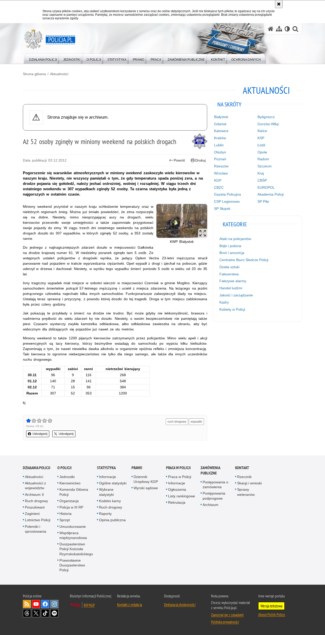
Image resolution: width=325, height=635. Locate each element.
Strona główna (34, 74)
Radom (263, 159)
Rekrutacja (176, 502)
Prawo (137, 467)
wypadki (196, 421)
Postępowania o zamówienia (215, 484)
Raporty (105, 514)
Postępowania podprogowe (214, 495)
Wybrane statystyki (106, 491)
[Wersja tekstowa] (287, 29)
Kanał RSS (27, 604)
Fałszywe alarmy (232, 281)
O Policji (64, 467)
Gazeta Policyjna (227, 194)
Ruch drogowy (36, 501)
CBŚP (262, 180)
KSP (260, 138)
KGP (217, 180)
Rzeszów (221, 166)
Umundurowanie (72, 527)
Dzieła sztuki (229, 267)
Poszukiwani (35, 507)
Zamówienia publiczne (210, 470)
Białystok (221, 117)
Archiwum (210, 505)
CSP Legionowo (227, 201)
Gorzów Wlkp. (268, 124)
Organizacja (69, 501)
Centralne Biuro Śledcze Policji (243, 260)
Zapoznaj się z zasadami (227, 614)
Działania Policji (36, 467)
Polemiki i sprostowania (35, 529)
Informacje (107, 477)
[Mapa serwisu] (279, 29)
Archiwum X (34, 495)
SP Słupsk (222, 209)
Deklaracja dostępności (180, 604)
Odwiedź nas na (36, 604)
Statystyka (106, 467)
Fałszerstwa (229, 274)
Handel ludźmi (230, 288)
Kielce (262, 131)
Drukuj (200, 160)
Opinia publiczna (112, 520)
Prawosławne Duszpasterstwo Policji (72, 565)
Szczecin (264, 166)
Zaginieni (32, 514)
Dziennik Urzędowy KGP (146, 479)
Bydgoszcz (266, 117)
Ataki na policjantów (235, 239)
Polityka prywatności (225, 621)
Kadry (224, 302)
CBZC (219, 187)
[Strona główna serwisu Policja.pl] (270, 29)
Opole (262, 152)
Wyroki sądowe (146, 488)
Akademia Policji (270, 194)
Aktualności (59, 74)
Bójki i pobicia (230, 246)
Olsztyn (220, 152)
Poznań (220, 159)
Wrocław (221, 173)
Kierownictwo (69, 483)
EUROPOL (266, 187)
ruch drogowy (177, 421)
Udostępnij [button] (39, 434)
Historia (65, 514)
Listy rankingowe (181, 496)
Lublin (219, 145)
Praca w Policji (178, 467)
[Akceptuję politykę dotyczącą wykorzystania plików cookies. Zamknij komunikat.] (279, 4)
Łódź (261, 145)
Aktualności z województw (35, 485)
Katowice (221, 131)
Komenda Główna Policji (73, 491)
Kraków (220, 138)
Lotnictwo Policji (37, 520)
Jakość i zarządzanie (236, 295)
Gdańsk (220, 124)
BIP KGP (89, 605)
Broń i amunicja (231, 253)
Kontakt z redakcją (129, 604)
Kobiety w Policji (232, 309)
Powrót (179, 160)
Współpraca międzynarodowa (73, 535)
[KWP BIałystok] (181, 221)
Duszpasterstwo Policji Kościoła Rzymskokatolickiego (76, 549)
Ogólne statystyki (112, 483)
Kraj (260, 173)
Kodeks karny (110, 501)
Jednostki (67, 477)
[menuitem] (43, 58)
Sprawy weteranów (246, 491)
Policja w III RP (71, 507)
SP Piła (263, 201)
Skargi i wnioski (249, 483)
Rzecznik (244, 477)
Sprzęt (64, 520)
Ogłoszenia (177, 489)
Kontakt (242, 467)
